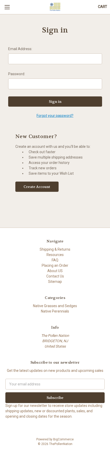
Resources (55, 255)
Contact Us (55, 276)
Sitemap (55, 282)
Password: (16, 74)
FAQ (55, 260)
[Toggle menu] (7, 7)
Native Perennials (55, 311)
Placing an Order (55, 265)
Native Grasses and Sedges (55, 306)
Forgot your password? (55, 116)
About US (55, 271)
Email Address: (20, 49)
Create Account (37, 186)
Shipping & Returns (55, 249)
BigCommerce (63, 439)
